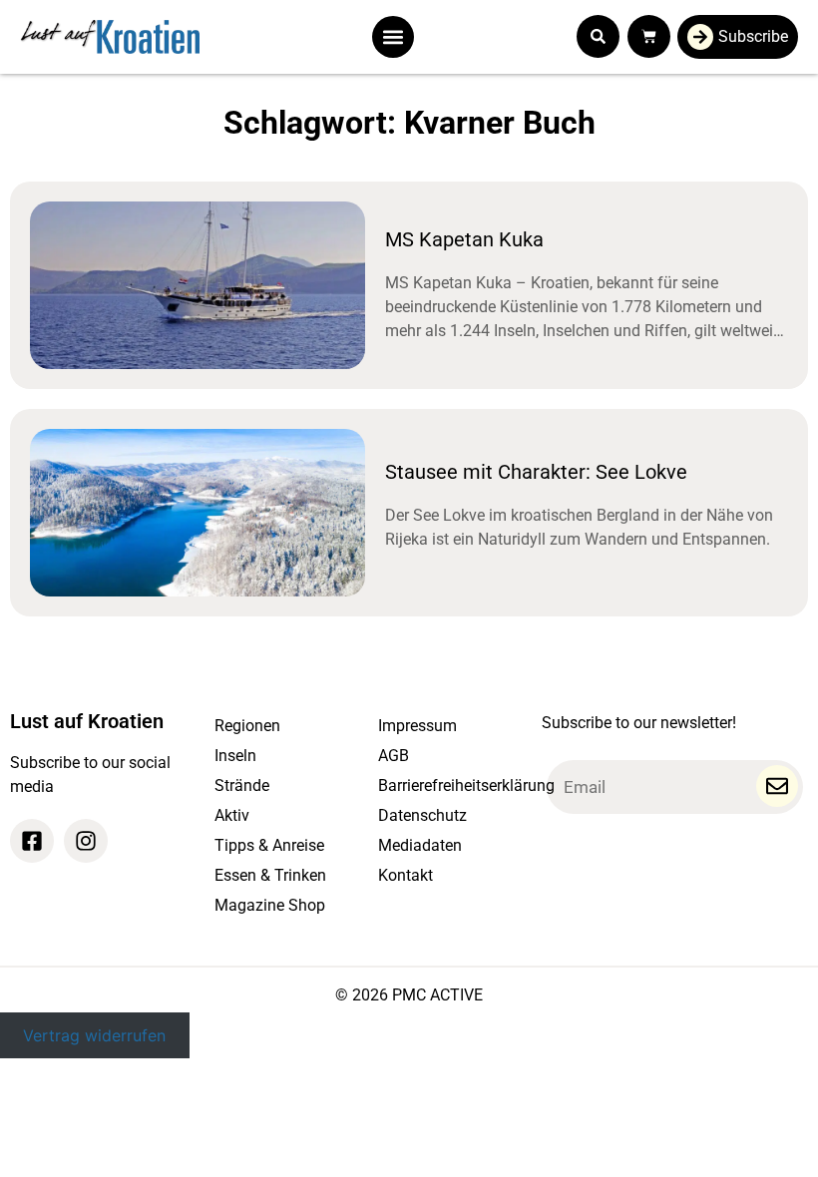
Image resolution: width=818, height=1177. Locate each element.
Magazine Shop (269, 905)
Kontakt (405, 875)
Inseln (235, 755)
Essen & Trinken (270, 875)
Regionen (247, 725)
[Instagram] (86, 841)
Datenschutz (422, 815)
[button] (393, 37)
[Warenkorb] (648, 36)
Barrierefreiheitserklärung (450, 785)
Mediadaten (420, 845)
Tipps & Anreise (269, 845)
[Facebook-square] (32, 841)
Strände (241, 785)
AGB (393, 755)
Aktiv (231, 815)
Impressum (417, 725)
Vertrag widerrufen (94, 1035)
